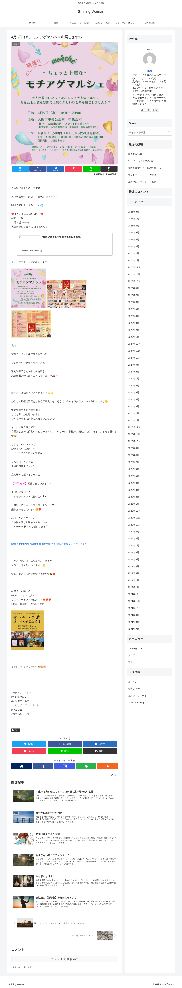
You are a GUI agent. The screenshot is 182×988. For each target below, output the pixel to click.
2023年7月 (133, 462)
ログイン (132, 681)
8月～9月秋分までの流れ (141, 161)
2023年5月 (133, 476)
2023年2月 (133, 497)
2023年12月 (134, 427)
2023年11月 (134, 434)
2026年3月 (133, 246)
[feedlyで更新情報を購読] (86, 766)
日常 (130, 662)
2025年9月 (133, 288)
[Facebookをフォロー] (43, 766)
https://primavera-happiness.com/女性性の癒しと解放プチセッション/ (48, 544)
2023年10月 (134, 441)
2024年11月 (134, 351)
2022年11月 (134, 517)
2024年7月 (133, 378)
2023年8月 (133, 455)
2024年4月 (133, 399)
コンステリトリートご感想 (142, 175)
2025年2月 (133, 330)
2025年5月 (133, 309)
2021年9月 (133, 615)
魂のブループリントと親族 (142, 182)
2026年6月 (133, 225)
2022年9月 (133, 531)
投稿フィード (135, 688)
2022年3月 (133, 573)
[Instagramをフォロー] (64, 766)
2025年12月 (134, 267)
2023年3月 (133, 490)
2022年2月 (133, 580)
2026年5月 (133, 232)
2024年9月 (133, 364)
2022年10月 (134, 524)
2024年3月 (133, 406)
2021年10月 (134, 608)
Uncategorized (135, 648)
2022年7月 (133, 545)
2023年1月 (133, 504)
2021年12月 (134, 594)
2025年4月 (133, 316)
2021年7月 (133, 629)
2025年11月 (134, 274)
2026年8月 (133, 211)
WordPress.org (136, 702)
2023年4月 (133, 483)
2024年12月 (134, 344)
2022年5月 (133, 559)
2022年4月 (133, 566)
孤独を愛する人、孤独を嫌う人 (144, 168)
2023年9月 (133, 448)
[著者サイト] (21, 766)
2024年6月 (133, 385)
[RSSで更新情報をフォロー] (107, 766)
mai (149, 70)
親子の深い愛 (135, 154)
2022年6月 (133, 552)
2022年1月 (133, 587)
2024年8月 (133, 371)
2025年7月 (133, 295)
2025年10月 (134, 281)
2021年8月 (133, 622)
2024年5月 (133, 392)
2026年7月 (133, 218)
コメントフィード (137, 695)
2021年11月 (134, 601)
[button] (169, 132)
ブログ (16, 730)
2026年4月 (133, 239)
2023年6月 (133, 469)
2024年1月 (133, 420)
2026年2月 (133, 253)
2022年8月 (133, 538)
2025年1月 (133, 337)
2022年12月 (134, 510)
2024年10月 (134, 357)
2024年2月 (133, 413)
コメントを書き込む (64, 959)
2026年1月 (133, 260)
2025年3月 (133, 323)
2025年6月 (133, 302)
